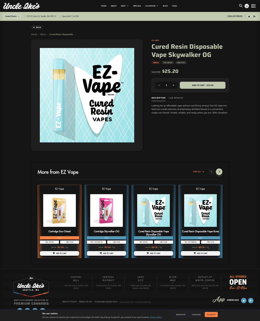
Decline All (181, 314)
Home (103, 6)
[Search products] (240, 6)
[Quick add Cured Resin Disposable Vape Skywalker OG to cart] (168, 228)
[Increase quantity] (173, 85)
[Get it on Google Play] (254, 16)
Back (38, 27)
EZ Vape (59, 189)
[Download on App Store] (249, 16)
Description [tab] (158, 97)
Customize (196, 314)
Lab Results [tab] (176, 97)
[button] (59, 221)
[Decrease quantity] (159, 85)
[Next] (219, 171)
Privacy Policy (156, 317)
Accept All (211, 314)
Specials (137, 6)
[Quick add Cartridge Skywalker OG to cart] (121, 228)
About (114, 6)
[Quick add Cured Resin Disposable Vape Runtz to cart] (215, 228)
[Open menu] (253, 6)
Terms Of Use (85, 302)
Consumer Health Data (106, 302)
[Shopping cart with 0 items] (247, 6)
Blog (165, 6)
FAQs (174, 6)
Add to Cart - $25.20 (202, 85)
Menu (43, 34)
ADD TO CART (61, 253)
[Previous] (211, 171)
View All (197, 172)
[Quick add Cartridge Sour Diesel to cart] (74, 228)
